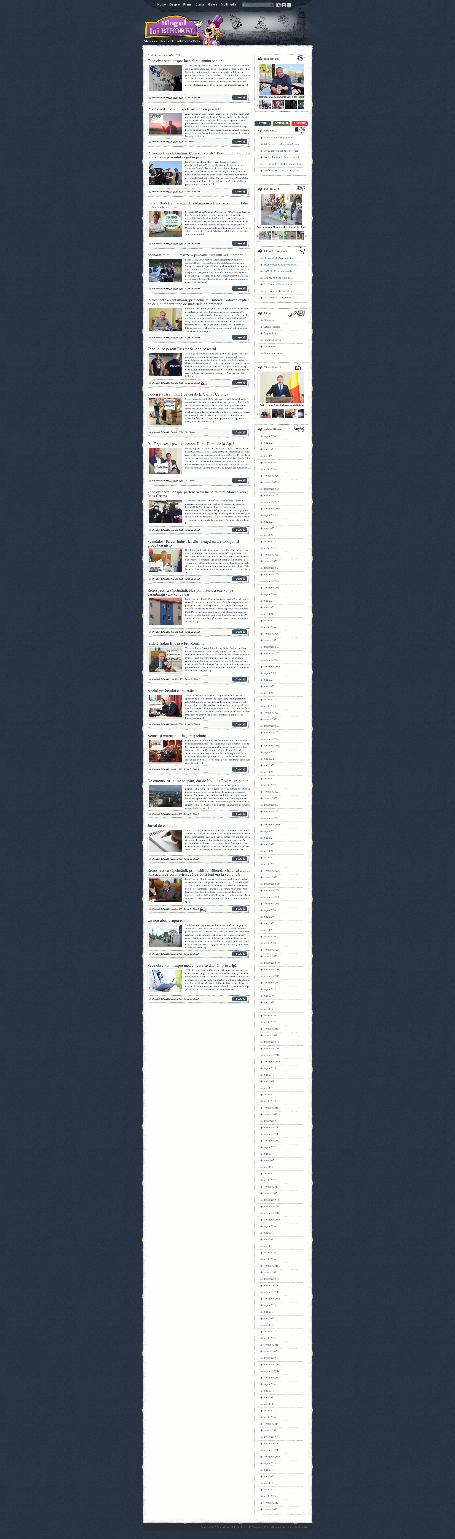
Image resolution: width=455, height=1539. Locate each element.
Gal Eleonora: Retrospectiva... (279, 284)
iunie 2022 (269, 765)
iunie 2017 (269, 1160)
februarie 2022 (271, 791)
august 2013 (270, 1463)
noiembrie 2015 (271, 1285)
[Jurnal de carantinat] (240, 860)
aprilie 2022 (270, 778)
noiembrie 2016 (271, 1206)
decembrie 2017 (272, 1120)
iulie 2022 (269, 758)
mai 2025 (268, 534)
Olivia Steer (270, 346)
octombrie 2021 (271, 818)
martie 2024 (270, 627)
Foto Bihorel (271, 189)
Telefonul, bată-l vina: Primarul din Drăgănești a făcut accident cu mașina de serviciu (282, 171)
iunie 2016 (269, 1239)
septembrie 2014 (272, 1377)
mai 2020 (268, 930)
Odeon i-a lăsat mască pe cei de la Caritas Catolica (188, 394)
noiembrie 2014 (271, 1364)
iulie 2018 (269, 1074)
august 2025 (270, 515)
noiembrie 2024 (271, 574)
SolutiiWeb (303, 1527)
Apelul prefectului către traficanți (174, 690)
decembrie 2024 (272, 567)
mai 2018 (268, 1088)
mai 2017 (268, 1167)
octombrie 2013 (271, 1450)
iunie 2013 (269, 1476)
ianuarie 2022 (270, 798)
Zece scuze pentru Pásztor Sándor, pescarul (182, 348)
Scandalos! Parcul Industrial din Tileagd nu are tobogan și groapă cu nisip (193, 543)
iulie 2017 (269, 1153)
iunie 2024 (269, 607)
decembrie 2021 (272, 804)
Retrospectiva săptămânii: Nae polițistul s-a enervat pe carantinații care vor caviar (190, 592)
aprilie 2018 (270, 1094)
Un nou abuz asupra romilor (170, 920)
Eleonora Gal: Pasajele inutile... (280, 258)
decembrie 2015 (272, 1278)
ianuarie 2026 (270, 482)
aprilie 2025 (270, 541)
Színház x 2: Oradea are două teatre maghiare (281, 144)
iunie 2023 (269, 686)
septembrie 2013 (272, 1456)
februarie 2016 (271, 1265)
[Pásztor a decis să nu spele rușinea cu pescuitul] (240, 143)
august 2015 (270, 1305)
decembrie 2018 (272, 1041)
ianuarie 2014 (270, 1430)
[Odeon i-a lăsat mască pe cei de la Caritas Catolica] (240, 434)
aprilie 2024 (270, 620)
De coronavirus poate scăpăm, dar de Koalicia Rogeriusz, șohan (198, 780)
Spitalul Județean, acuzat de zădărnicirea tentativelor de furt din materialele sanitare (198, 204)
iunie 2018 (269, 1081)
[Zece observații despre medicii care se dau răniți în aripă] (240, 1000)
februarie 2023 (271, 712)
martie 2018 (270, 1101)
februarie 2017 (271, 1186)
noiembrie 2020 (271, 890)
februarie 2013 (271, 1502)
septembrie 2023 (272, 666)
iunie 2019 (269, 1002)
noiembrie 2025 (271, 495)
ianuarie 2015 (270, 1351)
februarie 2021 (271, 870)
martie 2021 (270, 864)
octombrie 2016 (271, 1213)
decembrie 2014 (272, 1357)
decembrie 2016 (272, 1199)
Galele (212, 4)
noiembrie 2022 (271, 732)
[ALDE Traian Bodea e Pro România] (240, 681)
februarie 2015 (271, 1344)
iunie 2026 (269, 449)
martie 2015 (270, 1338)
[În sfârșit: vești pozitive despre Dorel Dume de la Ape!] (240, 482)
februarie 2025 (271, 554)
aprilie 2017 (270, 1173)
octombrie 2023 (271, 660)
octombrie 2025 (271, 502)
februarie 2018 (271, 1107)
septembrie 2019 (272, 982)
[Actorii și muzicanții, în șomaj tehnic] (240, 771)
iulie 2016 (269, 1232)
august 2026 (270, 436)
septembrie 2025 (272, 508)
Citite (263, 123)
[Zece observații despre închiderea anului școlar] (240, 99)
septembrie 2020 (272, 903)
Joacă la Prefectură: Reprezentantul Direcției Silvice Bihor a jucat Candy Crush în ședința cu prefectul (282, 158)
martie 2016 (270, 1259)
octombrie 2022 (271, 739)
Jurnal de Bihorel (192, 97)
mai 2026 (268, 455)
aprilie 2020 (270, 936)
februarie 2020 (271, 949)
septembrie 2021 (272, 824)
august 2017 (270, 1147)
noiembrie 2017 (271, 1127)
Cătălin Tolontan (272, 326)
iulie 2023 (269, 679)
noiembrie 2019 (271, 969)
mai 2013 (268, 1483)
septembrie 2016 (272, 1219)
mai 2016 (268, 1246)
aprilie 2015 (270, 1331)
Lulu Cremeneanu (273, 339)
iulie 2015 (269, 1311)
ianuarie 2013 (270, 1509)
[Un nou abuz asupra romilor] (240, 955)
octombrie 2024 (271, 581)
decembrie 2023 (272, 646)
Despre (174, 4)
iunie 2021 (269, 844)
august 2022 (270, 752)
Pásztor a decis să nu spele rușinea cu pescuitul (185, 108)
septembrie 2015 (272, 1298)
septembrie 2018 (272, 1061)
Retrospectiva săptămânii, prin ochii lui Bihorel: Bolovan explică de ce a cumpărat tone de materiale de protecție (199, 301)
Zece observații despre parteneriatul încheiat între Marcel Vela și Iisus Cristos (199, 493)
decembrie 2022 (272, 725)
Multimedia (228, 4)
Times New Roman (273, 353)
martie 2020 (270, 943)
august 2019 (270, 989)
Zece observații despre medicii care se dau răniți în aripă (192, 965)
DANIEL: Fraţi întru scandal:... (279, 271)
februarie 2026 (271, 475)
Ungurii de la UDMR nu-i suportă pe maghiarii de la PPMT (282, 164)
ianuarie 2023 (270, 719)
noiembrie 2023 (271, 653)
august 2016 (270, 1226)
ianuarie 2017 (270, 1193)
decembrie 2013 (272, 1436)
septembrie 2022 (272, 745)
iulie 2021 (269, 837)
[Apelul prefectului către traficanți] (240, 726)
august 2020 (270, 910)
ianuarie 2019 (270, 1035)
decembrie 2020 (272, 883)
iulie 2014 (269, 1390)
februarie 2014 (271, 1423)
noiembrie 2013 (271, 1443)
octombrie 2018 (271, 1055)
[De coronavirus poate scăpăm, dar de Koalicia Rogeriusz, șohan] (240, 815)
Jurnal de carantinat (163, 825)
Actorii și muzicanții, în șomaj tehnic (177, 735)
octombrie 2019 (271, 976)
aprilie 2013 (270, 1489)
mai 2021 (268, 851)
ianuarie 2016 (270, 1272)
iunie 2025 (269, 528)
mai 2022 (268, 772)
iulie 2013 (269, 1469)
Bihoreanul (269, 320)
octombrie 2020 (271, 897)
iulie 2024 (269, 600)
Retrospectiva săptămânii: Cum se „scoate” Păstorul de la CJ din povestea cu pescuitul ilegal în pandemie (199, 154)
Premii (187, 4)
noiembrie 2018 (271, 1048)
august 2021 (270, 831)
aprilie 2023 (270, 699)
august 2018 (270, 1068)
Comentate (281, 123)
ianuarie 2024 (270, 640)
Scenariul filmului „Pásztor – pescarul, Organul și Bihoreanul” (197, 254)
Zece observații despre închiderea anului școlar (185, 60)
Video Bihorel (272, 367)
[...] (246, 84)
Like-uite (300, 123)
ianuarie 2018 (270, 1114)
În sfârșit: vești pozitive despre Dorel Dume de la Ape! (191, 443)
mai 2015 (268, 1325)
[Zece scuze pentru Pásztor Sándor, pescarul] (240, 384)
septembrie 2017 (272, 1140)
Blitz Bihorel (190, 142)
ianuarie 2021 (270, 877)
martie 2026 (270, 469)
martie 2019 (270, 1022)
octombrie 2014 (271, 1371)
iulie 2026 (269, 442)
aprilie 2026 (270, 462)
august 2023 (270, 673)
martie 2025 (270, 548)
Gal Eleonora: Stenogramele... (279, 297)
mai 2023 (268, 692)
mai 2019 (268, 1009)
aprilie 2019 (270, 1015)
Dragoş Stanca (271, 333)
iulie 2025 (269, 521)
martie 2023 (270, 706)
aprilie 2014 (270, 1410)
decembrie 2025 (272, 488)
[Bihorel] (165, 29)
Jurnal (200, 4)
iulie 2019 (269, 995)
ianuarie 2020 (270, 956)
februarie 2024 (271, 633)
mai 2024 (268, 613)
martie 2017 (270, 1180)
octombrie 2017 (271, 1134)
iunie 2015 (269, 1318)
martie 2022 (270, 785)
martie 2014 (270, 1417)
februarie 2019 (271, 1028)
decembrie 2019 (272, 962)
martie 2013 (270, 1496)
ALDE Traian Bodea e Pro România (176, 643)
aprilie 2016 (270, 1252)
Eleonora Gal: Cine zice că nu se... (281, 264)
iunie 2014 (269, 1397)
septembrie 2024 (272, 587)
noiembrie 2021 (271, 811)
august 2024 (270, 594)
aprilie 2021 (270, 857)
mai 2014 (268, 1404)
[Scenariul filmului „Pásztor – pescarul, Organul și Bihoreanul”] (240, 290)
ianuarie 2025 (270, 561)
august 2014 (270, 1384)
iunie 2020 (269, 923)
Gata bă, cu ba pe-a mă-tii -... (278, 277)
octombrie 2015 (271, 1292)
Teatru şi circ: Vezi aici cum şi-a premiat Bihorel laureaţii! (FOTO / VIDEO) (281, 138)
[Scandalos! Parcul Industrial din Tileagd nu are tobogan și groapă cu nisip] (240, 580)
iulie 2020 (269, 916)
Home (161, 4)
